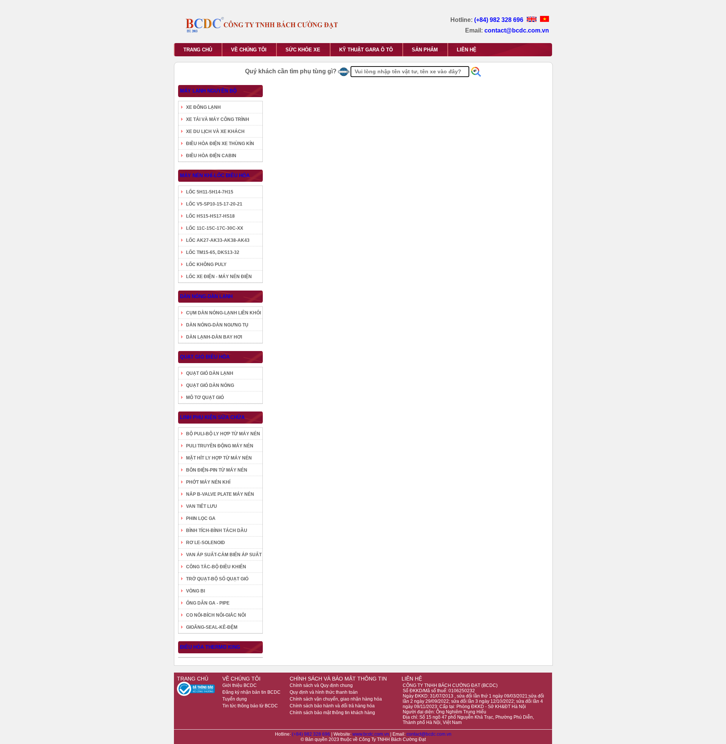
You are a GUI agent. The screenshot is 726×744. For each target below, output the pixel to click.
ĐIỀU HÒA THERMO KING (210, 647)
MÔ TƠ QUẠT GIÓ (205, 397)
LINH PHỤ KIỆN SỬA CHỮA (212, 417)
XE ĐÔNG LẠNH (203, 107)
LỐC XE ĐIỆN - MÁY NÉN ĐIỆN (219, 276)
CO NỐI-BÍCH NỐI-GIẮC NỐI (216, 615)
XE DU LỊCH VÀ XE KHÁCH (215, 131)
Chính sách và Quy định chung (321, 685)
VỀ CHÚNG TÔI (249, 50)
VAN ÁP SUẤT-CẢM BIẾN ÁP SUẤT (224, 554)
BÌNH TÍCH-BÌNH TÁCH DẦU (216, 530)
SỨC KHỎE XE (302, 50)
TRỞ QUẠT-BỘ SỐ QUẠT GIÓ (217, 579)
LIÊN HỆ (466, 50)
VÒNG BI (195, 591)
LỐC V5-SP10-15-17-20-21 (214, 204)
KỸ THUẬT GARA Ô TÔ (366, 50)
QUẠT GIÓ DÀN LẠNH (209, 373)
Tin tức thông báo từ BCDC (250, 705)
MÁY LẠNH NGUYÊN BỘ (208, 91)
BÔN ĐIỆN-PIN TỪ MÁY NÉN (216, 470)
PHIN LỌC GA (201, 518)
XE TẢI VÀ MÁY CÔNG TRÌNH (217, 119)
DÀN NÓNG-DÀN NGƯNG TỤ (217, 325)
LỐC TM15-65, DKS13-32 (212, 252)
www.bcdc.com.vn (371, 734)
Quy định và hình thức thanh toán (324, 692)
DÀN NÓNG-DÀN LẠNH (206, 296)
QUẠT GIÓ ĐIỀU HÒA (205, 357)
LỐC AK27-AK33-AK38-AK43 (218, 240)
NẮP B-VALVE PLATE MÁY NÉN (220, 494)
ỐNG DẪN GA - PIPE (208, 603)
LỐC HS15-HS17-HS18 (210, 216)
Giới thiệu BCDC (239, 685)
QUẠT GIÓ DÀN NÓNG (210, 385)
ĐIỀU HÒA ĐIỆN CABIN (211, 155)
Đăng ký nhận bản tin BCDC (251, 692)
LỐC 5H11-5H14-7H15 (209, 192)
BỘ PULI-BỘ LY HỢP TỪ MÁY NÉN (223, 433)
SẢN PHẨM (425, 50)
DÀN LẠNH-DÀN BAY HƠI (214, 337)
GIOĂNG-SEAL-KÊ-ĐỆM (211, 627)
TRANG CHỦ (197, 50)
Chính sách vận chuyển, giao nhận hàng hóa (336, 699)
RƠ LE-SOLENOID (205, 542)
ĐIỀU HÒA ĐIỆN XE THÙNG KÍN (220, 143)
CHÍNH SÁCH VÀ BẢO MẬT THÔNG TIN (338, 679)
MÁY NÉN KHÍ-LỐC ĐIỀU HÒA (215, 175)
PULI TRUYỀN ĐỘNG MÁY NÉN (219, 446)
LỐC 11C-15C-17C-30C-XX (214, 228)
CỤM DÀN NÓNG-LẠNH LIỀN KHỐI (223, 313)
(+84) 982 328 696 (499, 20)
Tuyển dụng (234, 699)
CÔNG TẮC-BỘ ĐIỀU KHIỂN (216, 566)
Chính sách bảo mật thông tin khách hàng (332, 712)
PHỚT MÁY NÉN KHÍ (208, 482)
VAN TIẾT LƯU (201, 506)
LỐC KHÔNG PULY (206, 264)
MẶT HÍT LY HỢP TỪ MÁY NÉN (219, 458)
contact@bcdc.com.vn (516, 30)
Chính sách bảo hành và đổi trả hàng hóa (332, 705)
